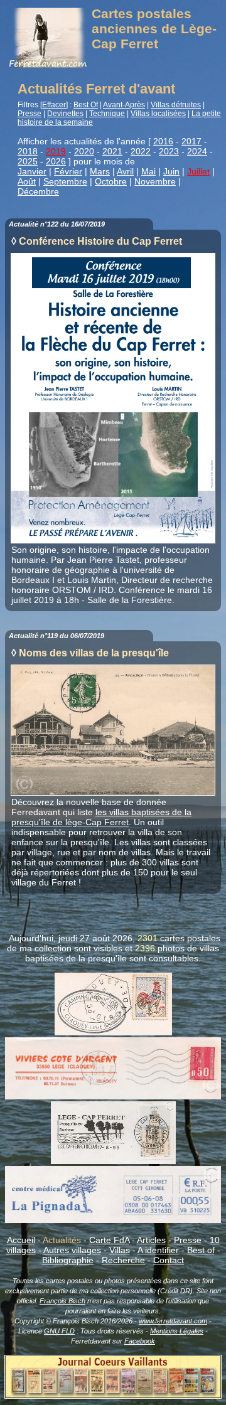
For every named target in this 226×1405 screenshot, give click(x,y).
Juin (171, 171)
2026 (56, 161)
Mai (148, 171)
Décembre (38, 191)
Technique (107, 113)
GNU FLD (59, 1331)
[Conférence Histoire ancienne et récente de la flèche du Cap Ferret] (113, 540)
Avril (125, 171)
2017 (191, 141)
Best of (201, 1250)
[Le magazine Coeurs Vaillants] (113, 1395)
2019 (56, 151)
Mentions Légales (176, 1331)
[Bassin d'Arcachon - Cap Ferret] (113, 792)
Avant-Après (124, 104)
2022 (141, 151)
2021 (112, 151)
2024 (197, 151)
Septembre (65, 181)
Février (68, 171)
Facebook (139, 1341)
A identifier (158, 1250)
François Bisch (62, 1301)
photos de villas (188, 948)
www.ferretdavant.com (173, 1321)
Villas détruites (176, 104)
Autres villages (72, 1250)
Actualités (62, 1240)
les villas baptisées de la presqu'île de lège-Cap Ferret (101, 817)
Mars (100, 171)
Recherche (123, 1260)
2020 (84, 151)
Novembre (155, 181)
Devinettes (65, 113)
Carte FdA (109, 1240)
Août (27, 181)
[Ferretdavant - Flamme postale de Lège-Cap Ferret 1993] (113, 1161)
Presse (29, 113)
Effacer (54, 104)
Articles (151, 1240)
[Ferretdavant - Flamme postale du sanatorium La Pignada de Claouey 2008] (113, 1220)
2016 (163, 141)
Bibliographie (68, 1260)
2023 (169, 151)
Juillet (198, 171)
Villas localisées (158, 113)
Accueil (21, 1240)
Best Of (85, 104)
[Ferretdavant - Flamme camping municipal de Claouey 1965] (113, 1032)
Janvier (32, 171)
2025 (28, 161)
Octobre (111, 181)
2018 (28, 151)
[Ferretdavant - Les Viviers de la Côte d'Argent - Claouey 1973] (113, 1096)
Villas (119, 1250)
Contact (168, 1260)
